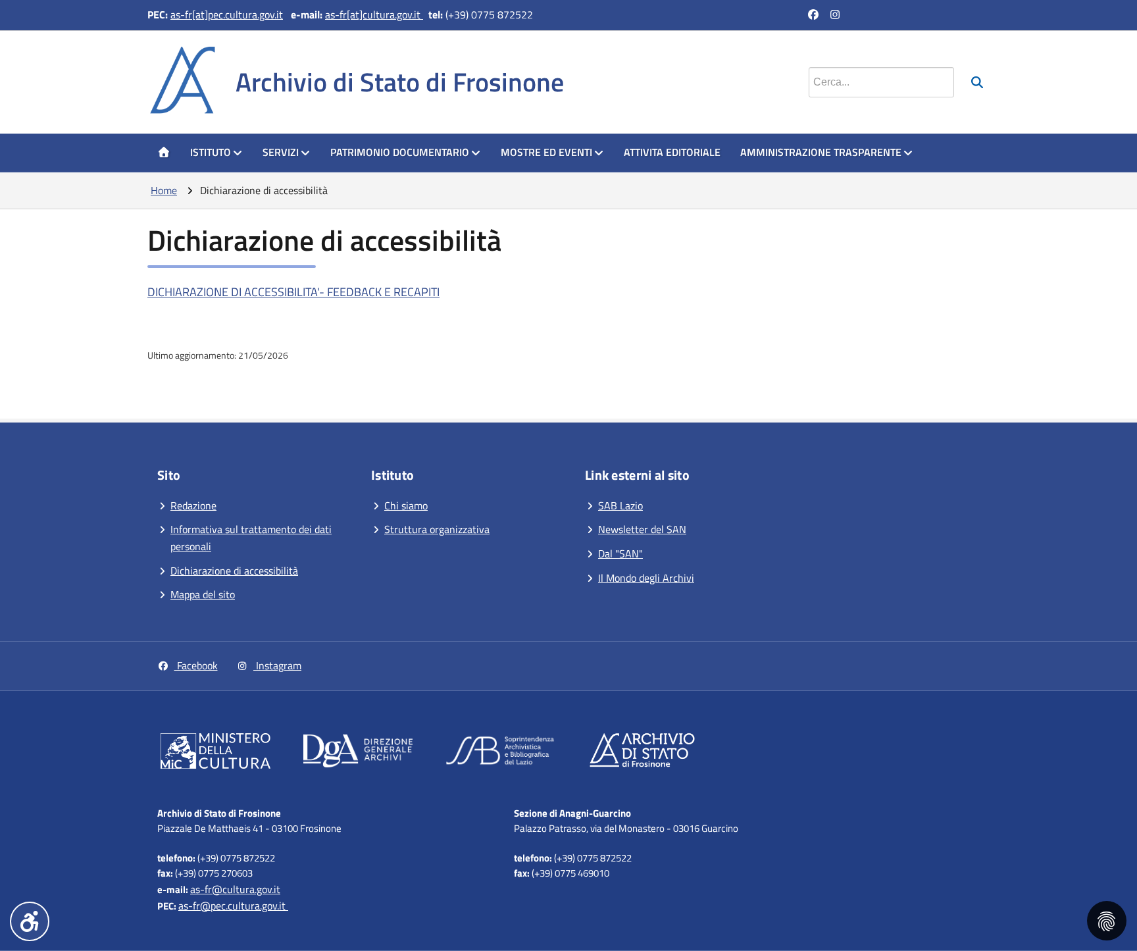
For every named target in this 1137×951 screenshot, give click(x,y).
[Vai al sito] (215, 753)
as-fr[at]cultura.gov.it (374, 14)
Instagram (277, 665)
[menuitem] (163, 153)
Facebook (196, 665)
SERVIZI (281, 152)
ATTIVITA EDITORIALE (672, 152)
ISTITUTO (210, 152)
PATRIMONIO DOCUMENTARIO (399, 152)
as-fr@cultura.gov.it (235, 889)
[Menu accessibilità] (29, 921)
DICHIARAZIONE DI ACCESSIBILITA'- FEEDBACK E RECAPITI (293, 292)
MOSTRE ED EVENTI (546, 152)
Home (164, 190)
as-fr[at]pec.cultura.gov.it (226, 14)
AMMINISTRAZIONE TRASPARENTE (820, 152)
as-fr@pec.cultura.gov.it (233, 905)
